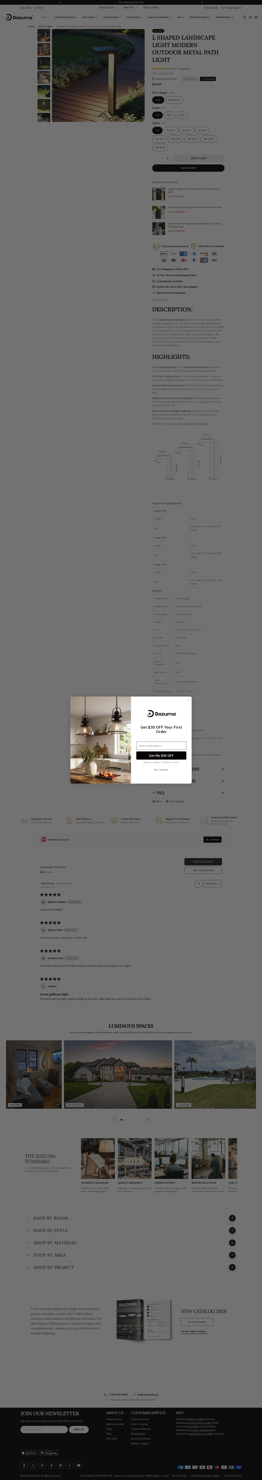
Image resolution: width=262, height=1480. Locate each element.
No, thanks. (161, 769)
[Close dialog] (188, 700)
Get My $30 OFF (161, 755)
